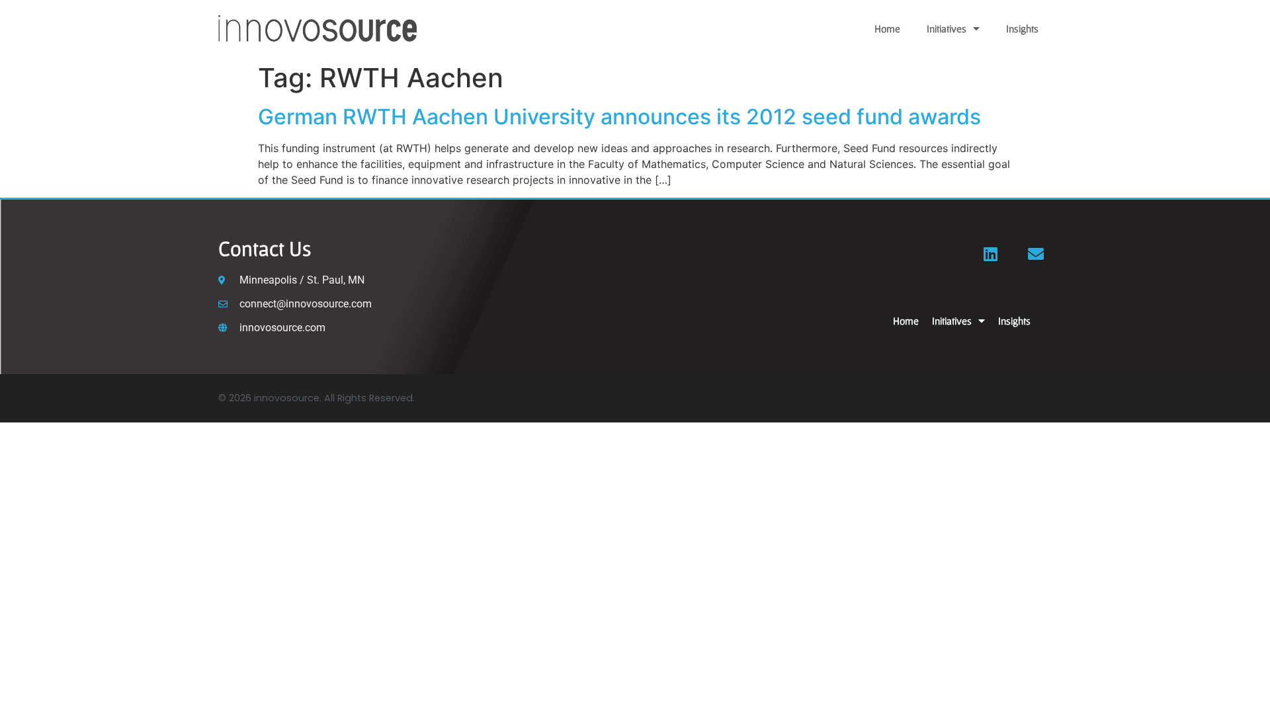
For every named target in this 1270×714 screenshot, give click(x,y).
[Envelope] (1036, 254)
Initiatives (946, 28)
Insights (1022, 28)
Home (887, 28)
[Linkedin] (991, 254)
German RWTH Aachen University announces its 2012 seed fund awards (619, 117)
